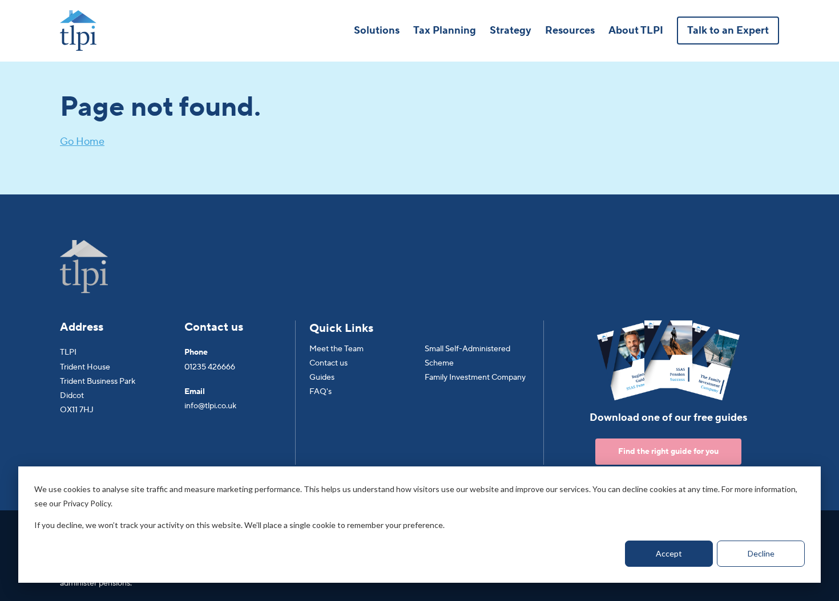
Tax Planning (444, 30)
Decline (761, 553)
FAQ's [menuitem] (320, 392)
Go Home (82, 141)
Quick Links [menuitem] (341, 328)
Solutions (377, 30)
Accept (669, 553)
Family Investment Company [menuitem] (475, 377)
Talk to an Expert (728, 30)
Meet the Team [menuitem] (336, 349)
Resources (570, 30)
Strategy (510, 30)
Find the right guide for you (668, 451)
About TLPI (635, 30)
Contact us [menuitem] (328, 363)
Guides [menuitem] (321, 377)
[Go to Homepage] (78, 30)
